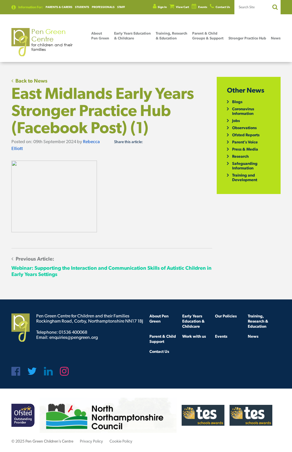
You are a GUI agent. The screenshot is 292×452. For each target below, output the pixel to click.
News (276, 38)
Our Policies (226, 316)
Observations (244, 127)
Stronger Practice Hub (247, 38)
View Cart (182, 7)
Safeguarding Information (244, 165)
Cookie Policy (121, 441)
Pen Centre (51, 39)
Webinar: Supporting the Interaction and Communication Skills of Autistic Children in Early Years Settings (111, 266)
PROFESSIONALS (103, 7)
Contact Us (222, 7)
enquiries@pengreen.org (73, 337)
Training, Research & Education (258, 321)
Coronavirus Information (243, 111)
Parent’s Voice (245, 142)
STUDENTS (82, 7)
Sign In (162, 7)
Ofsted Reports (245, 135)
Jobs (236, 120)
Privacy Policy (91, 441)
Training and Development (244, 177)
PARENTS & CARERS (59, 7)
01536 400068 (73, 332)
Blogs (237, 101)
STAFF (121, 7)
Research (240, 156)
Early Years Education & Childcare (193, 321)
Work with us (194, 336)
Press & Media (245, 149)
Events (202, 7)
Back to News (30, 81)
